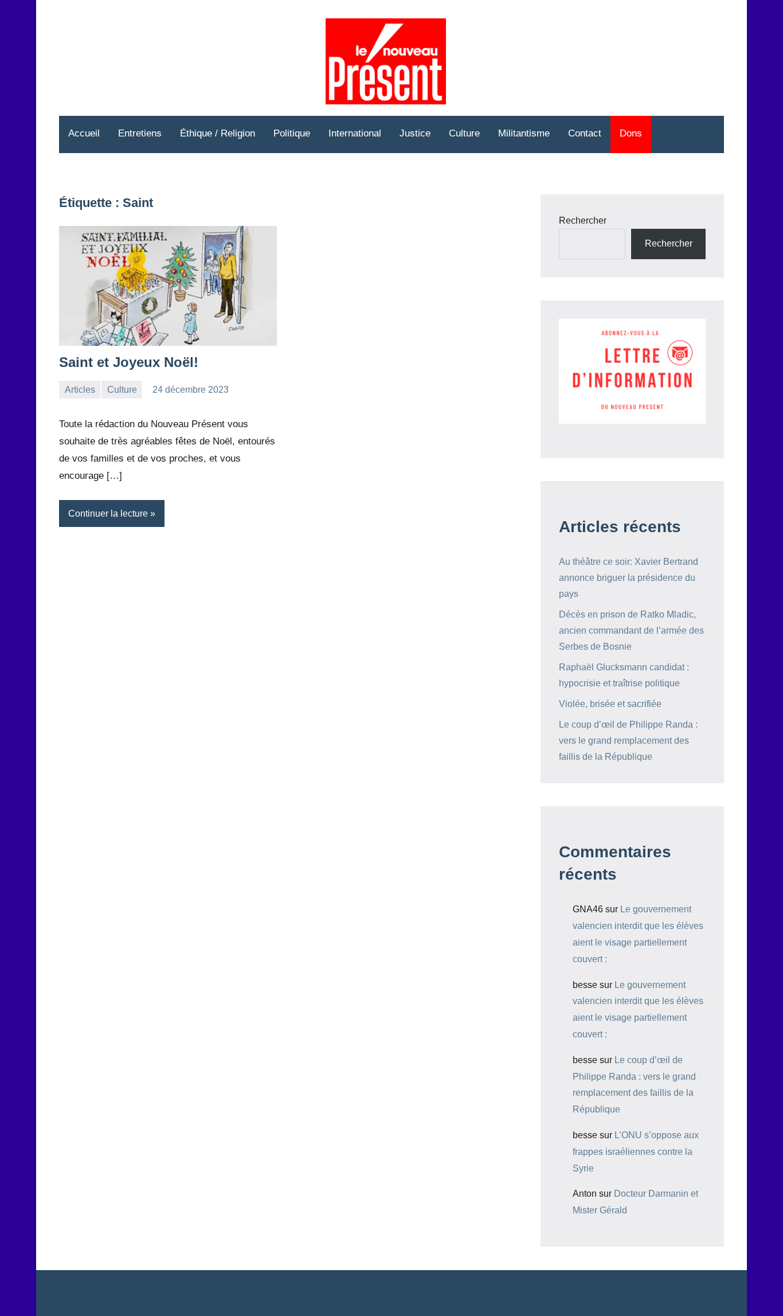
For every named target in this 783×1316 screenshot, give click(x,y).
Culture (464, 133)
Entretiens (140, 133)
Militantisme (524, 133)
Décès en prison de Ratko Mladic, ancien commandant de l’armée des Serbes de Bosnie (631, 630)
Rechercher (582, 220)
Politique (291, 133)
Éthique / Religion (217, 133)
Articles (80, 390)
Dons (631, 133)
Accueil (84, 133)
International (354, 133)
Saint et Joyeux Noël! (128, 362)
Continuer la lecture (108, 513)
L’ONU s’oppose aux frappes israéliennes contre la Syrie (636, 1151)
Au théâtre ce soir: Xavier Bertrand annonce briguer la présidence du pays (628, 578)
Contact (584, 133)
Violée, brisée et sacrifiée (610, 704)
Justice (415, 133)
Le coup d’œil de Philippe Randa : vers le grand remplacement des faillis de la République (628, 741)
